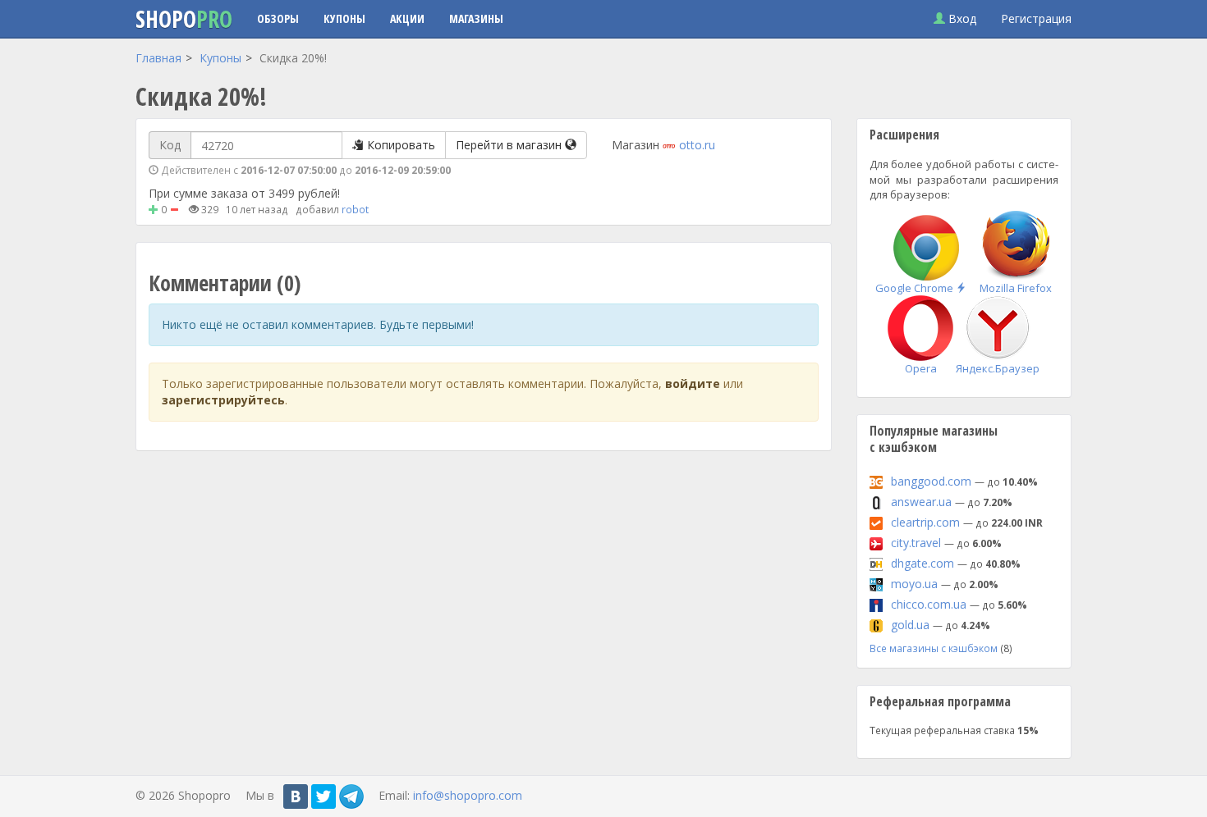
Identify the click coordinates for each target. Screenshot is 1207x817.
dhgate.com (922, 563)
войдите (692, 383)
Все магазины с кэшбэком (934, 648)
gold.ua (910, 624)
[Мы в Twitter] (323, 796)
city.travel (916, 542)
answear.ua (921, 501)
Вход (960, 18)
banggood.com (931, 481)
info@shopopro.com (467, 795)
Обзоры (278, 18)
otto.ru (697, 145)
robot (355, 209)
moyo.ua (914, 583)
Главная (158, 58)
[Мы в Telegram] (351, 796)
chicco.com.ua (928, 604)
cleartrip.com (925, 522)
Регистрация (1036, 18)
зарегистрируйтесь (223, 400)
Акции (407, 18)
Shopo (183, 18)
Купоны (344, 18)
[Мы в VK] (295, 796)
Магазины (476, 18)
